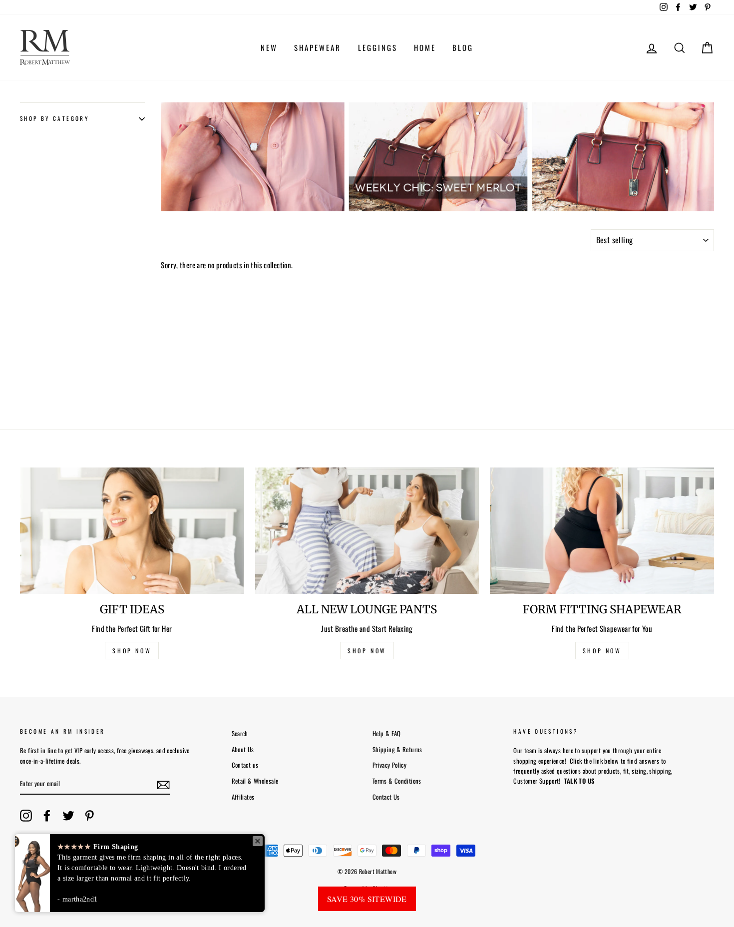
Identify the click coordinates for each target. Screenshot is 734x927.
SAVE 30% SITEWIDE (367, 899)
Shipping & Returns (397, 749)
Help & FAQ (386, 733)
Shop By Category (54, 119)
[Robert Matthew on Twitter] (68, 816)
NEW (269, 47)
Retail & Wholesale (255, 781)
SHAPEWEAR (317, 47)
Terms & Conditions (396, 781)
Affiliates (243, 797)
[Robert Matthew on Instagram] (26, 816)
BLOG (462, 47)
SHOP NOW (131, 650)
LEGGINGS (377, 47)
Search (240, 733)
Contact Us (386, 797)
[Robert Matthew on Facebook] (47, 816)
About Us (243, 749)
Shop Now (602, 650)
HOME (425, 47)
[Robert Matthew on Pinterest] (89, 816)
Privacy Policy (389, 765)
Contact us (245, 765)
